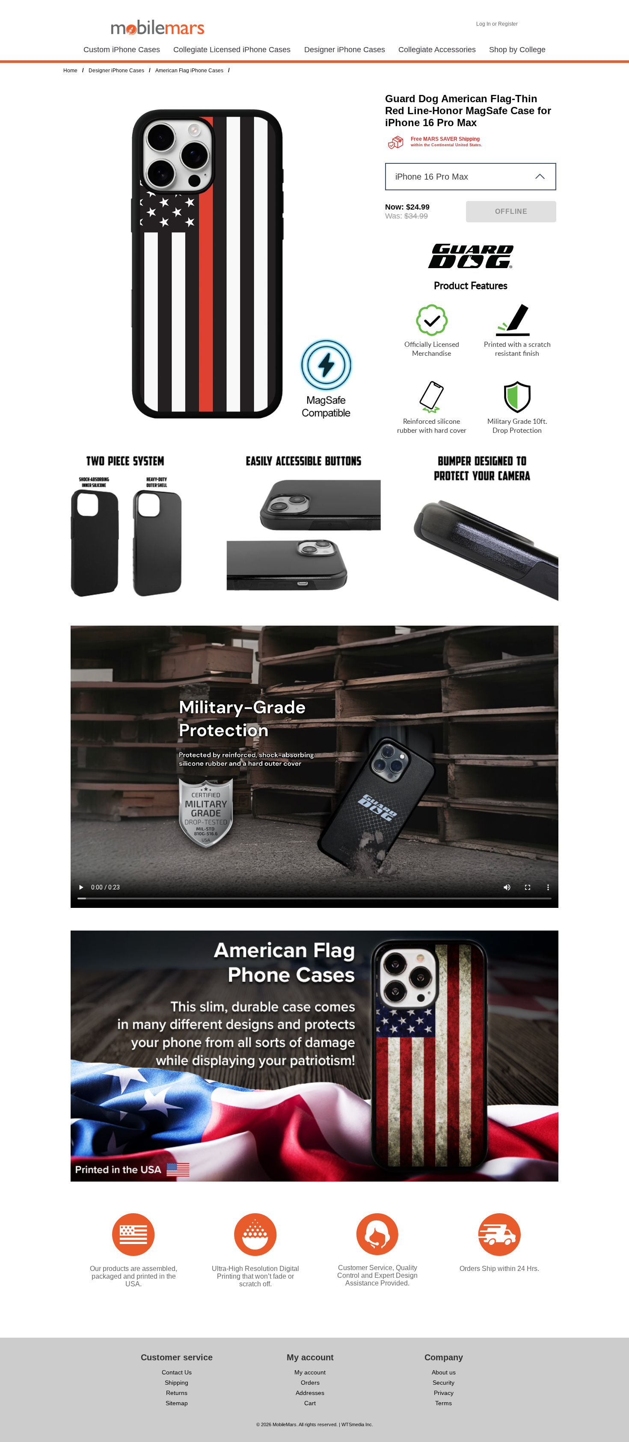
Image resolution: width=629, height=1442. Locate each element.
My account (310, 1372)
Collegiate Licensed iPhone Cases (232, 49)
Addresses (310, 1392)
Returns (176, 1392)
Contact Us (177, 1372)
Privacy (444, 1392)
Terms (443, 1403)
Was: (393, 216)
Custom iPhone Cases (121, 49)
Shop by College (517, 49)
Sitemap (177, 1403)
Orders (310, 1382)
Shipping (176, 1382)
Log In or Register (497, 24)
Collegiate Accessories (437, 49)
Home (70, 71)
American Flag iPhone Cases (189, 71)
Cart (310, 1403)
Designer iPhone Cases (344, 49)
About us (444, 1372)
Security (443, 1382)
